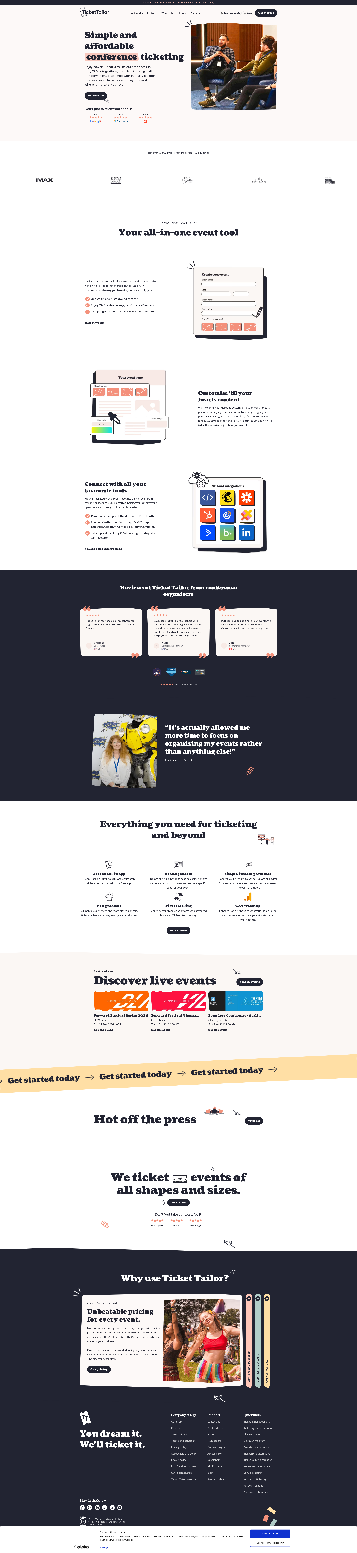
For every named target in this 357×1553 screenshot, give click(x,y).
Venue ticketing (253, 1472)
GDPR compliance (181, 1472)
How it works (135, 12)
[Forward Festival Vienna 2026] (178, 1001)
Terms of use (179, 1434)
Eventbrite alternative (256, 1447)
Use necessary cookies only (270, 1542)
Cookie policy (178, 1460)
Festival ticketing (253, 1485)
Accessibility (214, 1453)
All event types (252, 1434)
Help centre (214, 1440)
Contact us (213, 1421)
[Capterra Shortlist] (171, 672)
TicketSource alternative (258, 1460)
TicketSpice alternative (257, 1453)
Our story (176, 1421)
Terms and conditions (184, 1440)
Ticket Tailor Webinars (257, 1421)
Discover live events (255, 1440)
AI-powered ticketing (256, 1492)
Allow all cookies (270, 1533)
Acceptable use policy (183, 1453)
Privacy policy (179, 1447)
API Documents (216, 1466)
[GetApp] (200, 672)
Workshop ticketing (255, 1479)
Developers (213, 1460)
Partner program (217, 1447)
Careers (175, 1428)
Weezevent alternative (257, 1466)
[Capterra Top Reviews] (186, 672)
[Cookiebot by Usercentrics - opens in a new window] (81, 1547)
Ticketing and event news (258, 1428)
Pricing (183, 12)
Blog (210, 1472)
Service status (215, 1479)
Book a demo (215, 1428)
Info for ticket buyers (183, 1466)
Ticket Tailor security (183, 1479)
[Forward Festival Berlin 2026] (121, 1001)
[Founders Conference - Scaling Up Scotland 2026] (235, 1001)
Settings (104, 1547)
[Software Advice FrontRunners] (157, 672)
